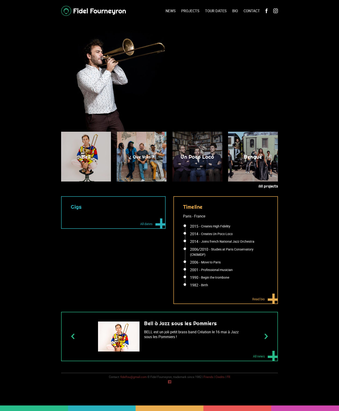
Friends (208, 377)
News (171, 10)
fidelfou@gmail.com (133, 377)
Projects (190, 10)
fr (228, 377)
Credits (220, 377)
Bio (235, 10)
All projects (268, 186)
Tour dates (216, 10)
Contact (252, 10)
